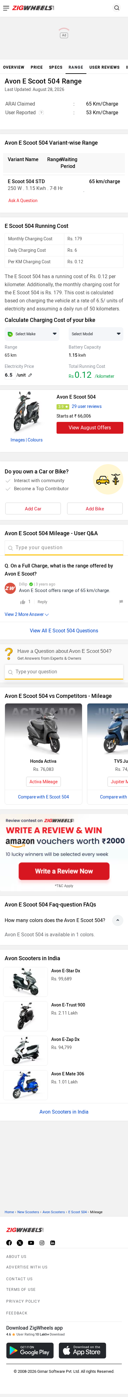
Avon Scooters (54, 1130)
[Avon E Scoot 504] (27, 411)
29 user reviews (87, 406)
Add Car (33, 509)
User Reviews (104, 67)
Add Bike (95, 509)
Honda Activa (43, 761)
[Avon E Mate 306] (25, 1085)
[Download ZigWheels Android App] (30, 1268)
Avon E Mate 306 (67, 1074)
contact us (19, 1197)
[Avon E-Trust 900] (25, 1016)
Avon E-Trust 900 (68, 1005)
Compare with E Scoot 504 (43, 797)
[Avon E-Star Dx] (25, 982)
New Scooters (28, 1130)
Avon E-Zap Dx (65, 1039)
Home (9, 1130)
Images (18, 440)
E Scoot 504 (77, 1130)
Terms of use (21, 1207)
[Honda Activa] (43, 729)
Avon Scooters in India (64, 1112)
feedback (17, 1231)
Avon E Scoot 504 (76, 397)
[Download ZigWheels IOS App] (82, 1268)
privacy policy (23, 1219)
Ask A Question (23, 200)
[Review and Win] (64, 852)
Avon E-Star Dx (65, 971)
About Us (16, 1174)
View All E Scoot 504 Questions (64, 631)
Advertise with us (27, 1185)
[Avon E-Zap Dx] (25, 1051)
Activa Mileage (43, 781)
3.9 (61, 407)
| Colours (34, 440)
